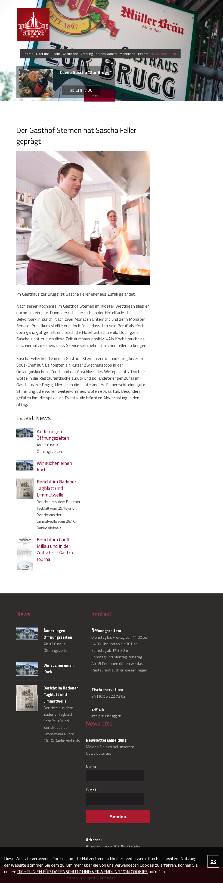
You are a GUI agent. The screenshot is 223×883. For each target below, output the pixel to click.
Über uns (42, 53)
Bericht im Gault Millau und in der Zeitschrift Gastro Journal (55, 549)
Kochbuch (168, 53)
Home (28, 53)
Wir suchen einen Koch (54, 466)
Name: (91, 766)
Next (199, 47)
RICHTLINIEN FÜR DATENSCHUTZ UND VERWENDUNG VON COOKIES (82, 871)
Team (56, 53)
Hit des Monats (106, 53)
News (155, 53)
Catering (87, 53)
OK (213, 861)
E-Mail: (91, 790)
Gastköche (70, 53)
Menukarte (127, 53)
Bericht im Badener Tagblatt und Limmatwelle (56, 488)
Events (143, 53)
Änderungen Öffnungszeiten (53, 434)
